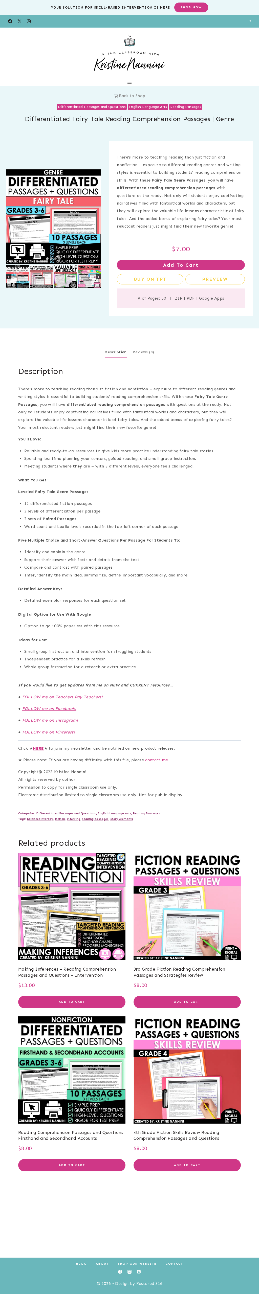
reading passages (95, 819)
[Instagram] (29, 21)
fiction (60, 819)
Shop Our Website (137, 1263)
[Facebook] (10, 21)
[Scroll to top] (247, 1274)
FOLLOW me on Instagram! (50, 720)
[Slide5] (53, 216)
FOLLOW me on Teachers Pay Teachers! (62, 697)
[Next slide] (98, 276)
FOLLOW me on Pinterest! (48, 732)
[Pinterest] (139, 1272)
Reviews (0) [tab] (143, 352)
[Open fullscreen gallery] (96, 259)
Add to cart (181, 265)
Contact (174, 1263)
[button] (17, 276)
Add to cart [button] (72, 1001)
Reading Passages (185, 107)
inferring (73, 819)
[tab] (47, 258)
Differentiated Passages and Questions (92, 107)
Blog (81, 1263)
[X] (19, 21)
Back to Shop (132, 95)
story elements (121, 819)
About (102, 1263)
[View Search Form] (250, 21)
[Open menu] (129, 82)
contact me (156, 759)
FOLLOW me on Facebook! (49, 708)
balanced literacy (40, 819)
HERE (38, 748)
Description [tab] (116, 352)
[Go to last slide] (8, 276)
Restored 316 (149, 1283)
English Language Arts (148, 107)
